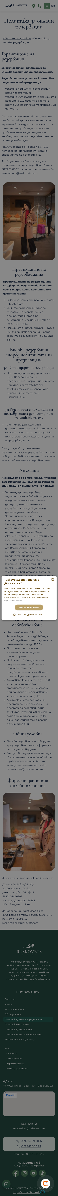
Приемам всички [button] (29, 607)
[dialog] (28, 598)
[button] (28, 615)
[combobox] (52, 579)
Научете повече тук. (13, 600)
